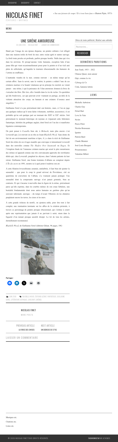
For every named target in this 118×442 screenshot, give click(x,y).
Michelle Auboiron (82, 102)
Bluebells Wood (28, 296)
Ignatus (78, 132)
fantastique (51, 296)
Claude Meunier (81, 141)
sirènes (38, 299)
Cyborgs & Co (81, 82)
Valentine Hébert (82, 154)
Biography (25, 2)
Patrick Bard (80, 136)
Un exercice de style (49, 329)
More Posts (27, 314)
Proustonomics (81, 149)
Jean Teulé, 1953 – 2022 (85, 69)
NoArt (77, 119)
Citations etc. (11, 421)
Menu (9, 28)
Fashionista (93, 438)
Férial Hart (79, 111)
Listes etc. (10, 426)
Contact (37, 2)
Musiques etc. (11, 417)
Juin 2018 (12, 296)
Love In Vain (80, 115)
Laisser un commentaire (50, 45)
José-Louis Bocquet (83, 145)
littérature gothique (19, 299)
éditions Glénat (40, 296)
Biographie (12, 2)
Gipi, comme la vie (83, 78)
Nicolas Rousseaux (82, 128)
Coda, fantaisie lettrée (84, 86)
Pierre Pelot (80, 123)
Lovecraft (31, 299)
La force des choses (27, 329)
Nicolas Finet (24, 15)
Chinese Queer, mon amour (86, 73)
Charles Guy (80, 106)
